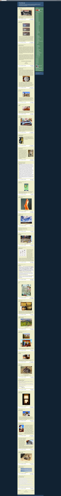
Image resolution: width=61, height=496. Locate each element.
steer (33, 350)
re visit (37, 33)
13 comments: (32, 225)
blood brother (21, 410)
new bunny (38, 48)
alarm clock (20, 392)
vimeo (32, 100)
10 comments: (32, 87)
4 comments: (32, 279)
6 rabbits (20, 234)
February (38, 56)
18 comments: (32, 463)
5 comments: (32, 314)
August (37, 25)
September (38, 24)
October (38, 23)
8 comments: (32, 65)
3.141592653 (32, 298)
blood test (33, 114)
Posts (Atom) (22, 493)
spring (33, 329)
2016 (36, 20)
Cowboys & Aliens (21, 380)
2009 (36, 62)
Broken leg (32, 160)
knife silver (20, 22)
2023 (36, 14)
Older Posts (33, 490)
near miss (20, 182)
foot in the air (21, 197)
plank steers (20, 332)
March (37, 29)
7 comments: (32, 132)
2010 (36, 61)
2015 (36, 21)
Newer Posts (19, 490)
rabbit (33, 245)
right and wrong (21, 45)
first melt (37, 35)
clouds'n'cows (38, 40)
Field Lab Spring (21, 317)
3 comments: (32, 145)
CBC (19, 105)
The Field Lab (22, 3)
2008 (36, 63)
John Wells (41, 65)
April (37, 28)
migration (33, 474)
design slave (20, 248)
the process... (38, 45)
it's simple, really (38, 55)
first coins (20, 8)
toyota (33, 421)
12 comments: (32, 435)
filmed (20, 98)
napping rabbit (21, 452)
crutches (33, 262)
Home (26, 490)
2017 (36, 19)
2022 (36, 15)
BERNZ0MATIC (21, 135)
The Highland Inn (38, 12)
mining (20, 353)
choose (20, 265)
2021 (36, 16)
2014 (36, 58)
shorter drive (21, 148)
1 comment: (32, 159)
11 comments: (32, 473)
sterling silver (32, 19)
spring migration (38, 54)
